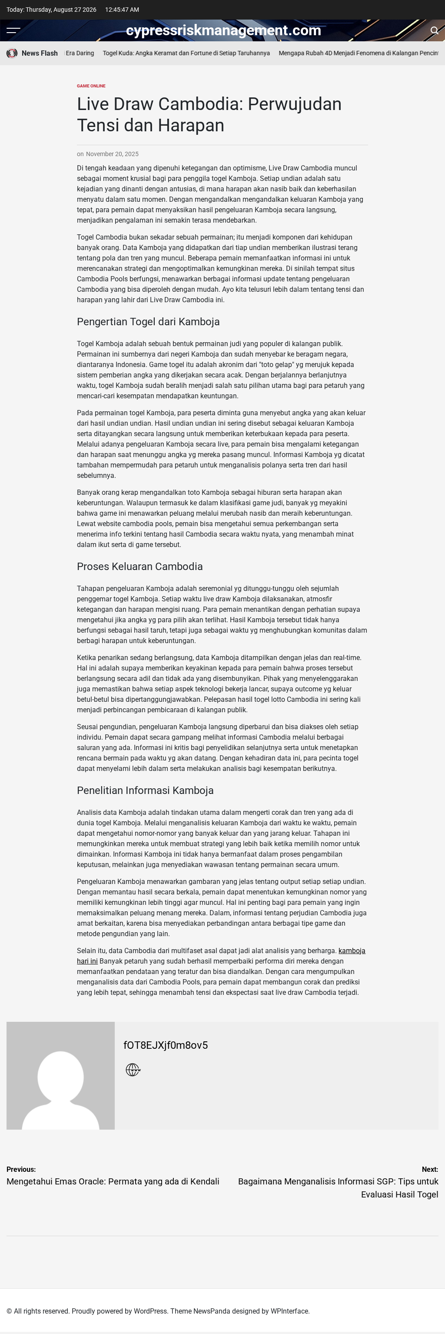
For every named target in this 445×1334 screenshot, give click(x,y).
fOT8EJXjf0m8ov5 (165, 1045)
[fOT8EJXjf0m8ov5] (61, 1076)
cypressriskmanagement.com (223, 30)
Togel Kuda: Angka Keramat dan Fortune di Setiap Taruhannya (179, 53)
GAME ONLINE (91, 85)
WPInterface (289, 1311)
